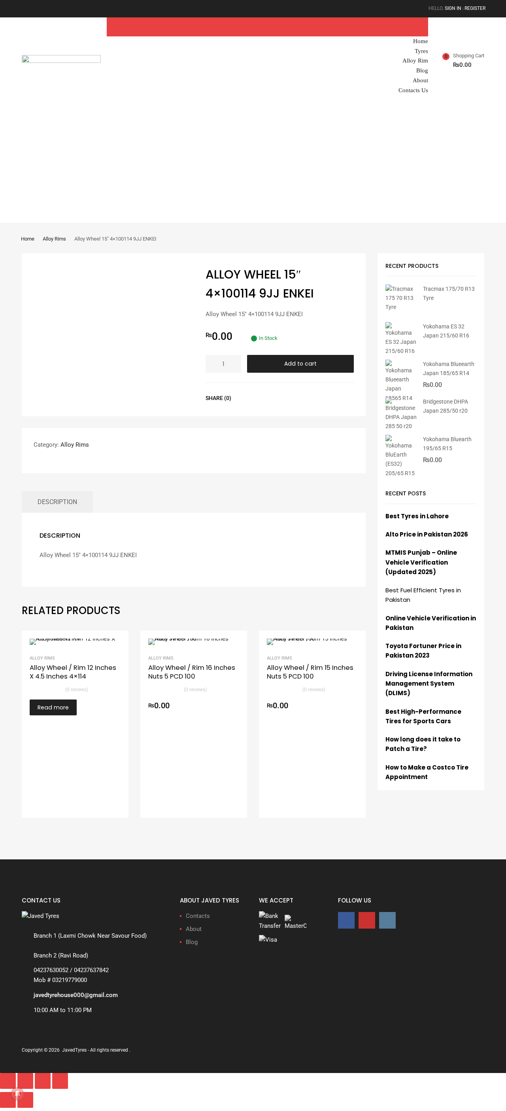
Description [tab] (57, 502)
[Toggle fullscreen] (25, 1081)
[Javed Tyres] (61, 61)
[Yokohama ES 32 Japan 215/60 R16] (401, 351)
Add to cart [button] (234, 706)
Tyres (421, 51)
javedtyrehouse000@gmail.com (76, 995)
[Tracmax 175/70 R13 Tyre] (401, 307)
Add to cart (300, 364)
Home (420, 41)
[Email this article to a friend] (289, 398)
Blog (422, 70)
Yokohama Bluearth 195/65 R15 (447, 443)
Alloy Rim (415, 60)
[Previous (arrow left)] (8, 1100)
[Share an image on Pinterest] (275, 398)
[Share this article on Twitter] (260, 398)
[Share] (43, 1081)
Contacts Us (413, 90)
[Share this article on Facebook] (246, 398)
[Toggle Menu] (420, 25)
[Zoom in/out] (8, 1081)
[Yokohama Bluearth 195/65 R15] (401, 473)
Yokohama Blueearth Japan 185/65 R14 (448, 368)
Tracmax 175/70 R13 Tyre (449, 293)
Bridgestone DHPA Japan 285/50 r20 (445, 406)
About (420, 80)
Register (474, 8)
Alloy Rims (54, 239)
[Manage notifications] (17, 1093)
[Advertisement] (253, 163)
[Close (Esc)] (60, 1081)
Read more (53, 707)
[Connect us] (346, 920)
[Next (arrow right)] (25, 1100)
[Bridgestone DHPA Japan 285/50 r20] (401, 426)
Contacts (198, 916)
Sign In (453, 8)
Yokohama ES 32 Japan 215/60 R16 (446, 331)
